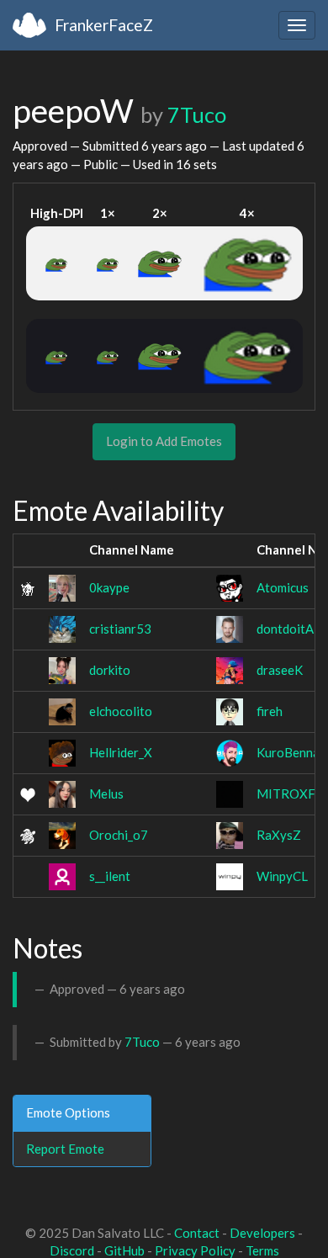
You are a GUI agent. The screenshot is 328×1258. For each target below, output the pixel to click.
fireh (270, 711)
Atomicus (283, 587)
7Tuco (196, 114)
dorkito (109, 669)
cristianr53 (120, 628)
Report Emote (65, 1148)
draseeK (280, 669)
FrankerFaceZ (104, 25)
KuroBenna (288, 752)
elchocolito (120, 711)
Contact (197, 1232)
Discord (72, 1250)
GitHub (124, 1250)
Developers (262, 1232)
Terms (262, 1250)
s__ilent (109, 876)
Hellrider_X (120, 752)
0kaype (109, 587)
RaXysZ (279, 834)
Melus (106, 793)
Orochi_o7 (118, 834)
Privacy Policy (195, 1250)
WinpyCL (282, 876)
